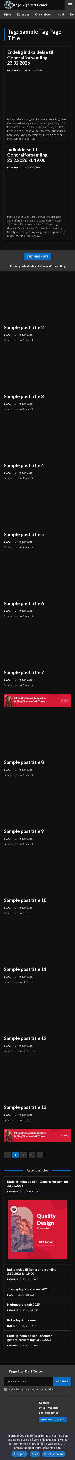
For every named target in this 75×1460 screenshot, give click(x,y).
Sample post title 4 (24, 465)
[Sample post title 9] (37, 804)
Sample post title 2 (24, 327)
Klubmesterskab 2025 (23, 1304)
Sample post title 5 (24, 534)
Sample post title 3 (24, 396)
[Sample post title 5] (37, 507)
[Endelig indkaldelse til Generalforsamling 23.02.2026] (37, 95)
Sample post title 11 (25, 969)
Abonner (62, 1381)
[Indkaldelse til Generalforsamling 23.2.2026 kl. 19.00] (37, 192)
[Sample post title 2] (37, 300)
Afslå (35, 1454)
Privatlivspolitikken (44, 1389)
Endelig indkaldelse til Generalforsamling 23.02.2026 (30, 57)
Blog (7, 334)
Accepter (20, 1454)
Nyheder (12, 1326)
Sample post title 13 (25, 1107)
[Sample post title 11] (37, 942)
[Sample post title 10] (37, 873)
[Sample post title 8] (37, 735)
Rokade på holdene (21, 1320)
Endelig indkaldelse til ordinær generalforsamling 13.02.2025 (29, 1338)
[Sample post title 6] (37, 576)
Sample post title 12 (25, 1038)
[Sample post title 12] (37, 1011)
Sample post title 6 (24, 603)
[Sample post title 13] (37, 1080)
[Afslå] (70, 1445)
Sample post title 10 (25, 900)
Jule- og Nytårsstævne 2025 (28, 1289)
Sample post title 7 (24, 672)
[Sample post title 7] (37, 645)
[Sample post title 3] (37, 369)
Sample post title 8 (24, 762)
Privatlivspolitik (53, 1454)
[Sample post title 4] (37, 438)
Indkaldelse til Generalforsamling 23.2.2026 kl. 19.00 (27, 155)
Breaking (13, 70)
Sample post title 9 (24, 831)
